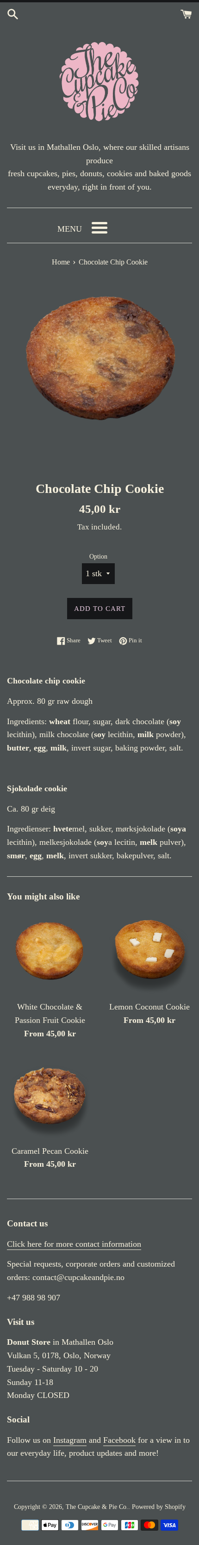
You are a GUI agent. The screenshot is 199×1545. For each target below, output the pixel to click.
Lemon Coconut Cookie (149, 1006)
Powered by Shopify (159, 1506)
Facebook (119, 1440)
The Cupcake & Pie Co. (97, 1506)
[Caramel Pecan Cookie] (50, 1097)
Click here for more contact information (74, 1244)
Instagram (70, 1440)
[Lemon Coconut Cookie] (149, 953)
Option (98, 556)
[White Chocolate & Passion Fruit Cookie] (50, 953)
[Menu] (99, 228)
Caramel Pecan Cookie (50, 1151)
